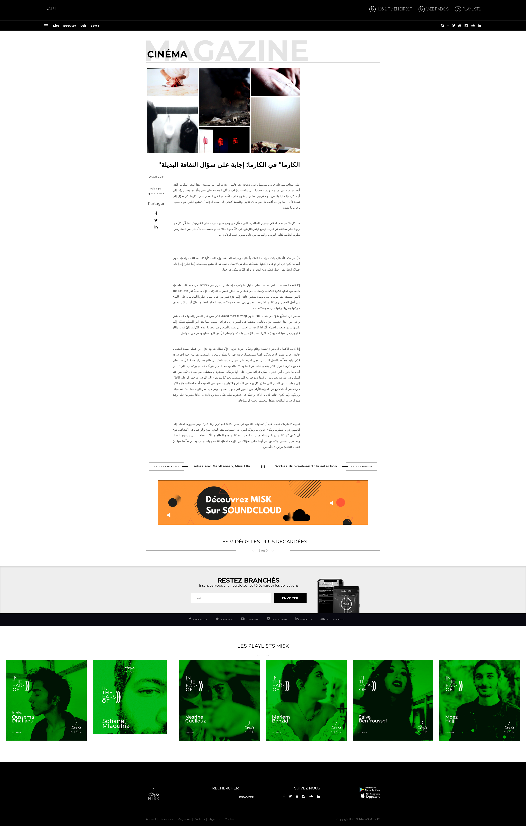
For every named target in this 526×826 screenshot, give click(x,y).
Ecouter (69, 26)
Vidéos (200, 819)
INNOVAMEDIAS (369, 819)
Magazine (184, 819)
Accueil (151, 819)
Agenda (214, 819)
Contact (230, 819)
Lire (56, 26)
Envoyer (290, 598)
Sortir (94, 26)
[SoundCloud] (263, 502)
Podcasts (166, 819)
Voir (83, 26)
